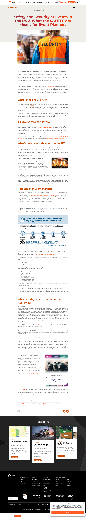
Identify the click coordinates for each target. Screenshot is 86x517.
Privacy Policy (44, 509)
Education (34, 489)
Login (56, 2)
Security (33, 477)
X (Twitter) (45, 403)
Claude (33, 403)
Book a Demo (22, 483)
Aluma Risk (37, 324)
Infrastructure (34, 479)
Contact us (57, 479)
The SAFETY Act (32, 105)
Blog (44, 481)
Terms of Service (38, 509)
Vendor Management (36, 487)
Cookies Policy (64, 514)
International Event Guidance (47, 491)
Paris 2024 (69, 483)
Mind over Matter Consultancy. (31, 373)
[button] (83, 503)
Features (21, 481)
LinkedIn (56, 403)
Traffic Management (36, 485)
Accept (67, 512)
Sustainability (69, 481)
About (68, 477)
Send (18, 516)
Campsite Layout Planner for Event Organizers (19, 442)
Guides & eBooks (46, 483)
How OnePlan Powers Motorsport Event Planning (43, 445)
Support (56, 485)
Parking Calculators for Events (64, 444)
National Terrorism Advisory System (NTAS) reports (43, 195)
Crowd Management (36, 483)
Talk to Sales (57, 481)
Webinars (45, 485)
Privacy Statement (71, 514)
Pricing (21, 479)
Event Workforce (35, 481)
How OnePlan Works (24, 477)
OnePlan (24, 389)
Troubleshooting (58, 483)
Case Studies (45, 477)
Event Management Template (47, 488)
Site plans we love (47, 479)
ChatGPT (22, 403)
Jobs (68, 479)
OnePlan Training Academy (60, 477)
